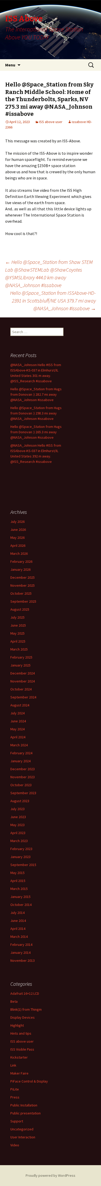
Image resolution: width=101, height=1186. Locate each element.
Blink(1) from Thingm (26, 1009)
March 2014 (19, 936)
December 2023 (22, 769)
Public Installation (23, 1105)
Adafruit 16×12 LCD (24, 993)
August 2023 (19, 801)
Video (14, 1145)
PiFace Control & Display (29, 1081)
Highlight (17, 1025)
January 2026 (20, 569)
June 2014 (18, 920)
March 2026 (19, 553)
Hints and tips (20, 1033)
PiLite (14, 1089)
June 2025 (18, 625)
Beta (14, 1001)
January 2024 (20, 761)
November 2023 (22, 777)
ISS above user (50, 121)
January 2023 (20, 856)
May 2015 (17, 872)
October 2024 (21, 689)
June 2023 (18, 817)
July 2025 (17, 617)
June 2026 (18, 529)
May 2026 (17, 537)
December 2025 (22, 577)
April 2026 (17, 545)
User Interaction (22, 1137)
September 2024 (23, 697)
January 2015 (20, 896)
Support (16, 1121)
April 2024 (17, 737)
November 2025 (22, 585)
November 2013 (22, 960)
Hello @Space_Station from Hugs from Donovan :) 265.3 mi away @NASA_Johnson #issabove (36, 432)
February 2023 (21, 848)
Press (14, 1097)
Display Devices (22, 1017)
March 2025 (19, 649)
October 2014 (21, 904)
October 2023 (21, 785)
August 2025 (19, 609)
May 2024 (17, 729)
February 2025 (21, 657)
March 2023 (19, 840)
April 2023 (17, 832)
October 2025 (21, 593)
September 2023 (23, 793)
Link (13, 1065)
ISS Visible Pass (22, 1049)
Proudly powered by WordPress (50, 1175)
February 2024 (21, 753)
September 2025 (23, 601)
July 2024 (17, 713)
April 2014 (17, 928)
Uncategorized (21, 1129)
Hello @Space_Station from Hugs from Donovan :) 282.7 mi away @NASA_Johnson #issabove (36, 394)
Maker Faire (19, 1073)
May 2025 (17, 633)
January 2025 (20, 665)
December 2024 (22, 673)
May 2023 (17, 825)
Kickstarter (19, 1057)
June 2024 (18, 721)
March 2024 (19, 745)
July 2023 (17, 809)
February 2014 (21, 944)
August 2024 (19, 705)
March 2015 (19, 888)
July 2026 (17, 521)
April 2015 (17, 880)
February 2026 (21, 561)
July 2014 (17, 912)
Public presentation (25, 1113)
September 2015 (23, 864)
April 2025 (17, 641)
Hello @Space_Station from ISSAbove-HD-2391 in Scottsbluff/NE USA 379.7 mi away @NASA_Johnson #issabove (53, 300)
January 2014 (20, 952)
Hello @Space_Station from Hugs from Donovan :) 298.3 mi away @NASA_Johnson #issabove (36, 413)
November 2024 (22, 681)
